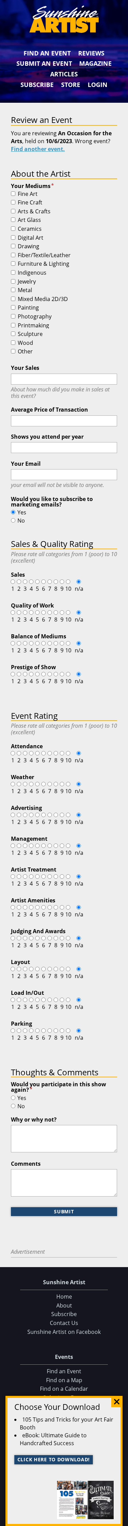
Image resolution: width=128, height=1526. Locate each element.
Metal (25, 290)
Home (64, 1296)
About (64, 1305)
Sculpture (30, 334)
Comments (26, 1163)
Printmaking (33, 326)
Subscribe (37, 84)
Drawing (28, 246)
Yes (21, 512)
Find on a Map (64, 1380)
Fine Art (28, 194)
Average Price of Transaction (49, 409)
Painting (28, 308)
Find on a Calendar (64, 1388)
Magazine (95, 63)
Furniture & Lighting (43, 264)
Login (98, 84)
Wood (25, 343)
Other (25, 352)
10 (68, 588)
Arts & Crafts (34, 212)
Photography (35, 317)
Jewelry (27, 282)
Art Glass (29, 220)
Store (70, 84)
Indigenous (32, 273)
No (21, 520)
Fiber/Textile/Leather (44, 255)
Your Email (26, 463)
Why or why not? (34, 1119)
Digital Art (30, 238)
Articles (64, 74)
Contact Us (64, 1323)
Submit (64, 1211)
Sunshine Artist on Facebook (64, 1332)
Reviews (91, 53)
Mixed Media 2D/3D (43, 299)
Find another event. (38, 149)
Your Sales (25, 368)
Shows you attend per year (47, 436)
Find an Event (47, 53)
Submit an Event (44, 63)
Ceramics (30, 229)
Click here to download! (53, 1459)
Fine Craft (30, 203)
